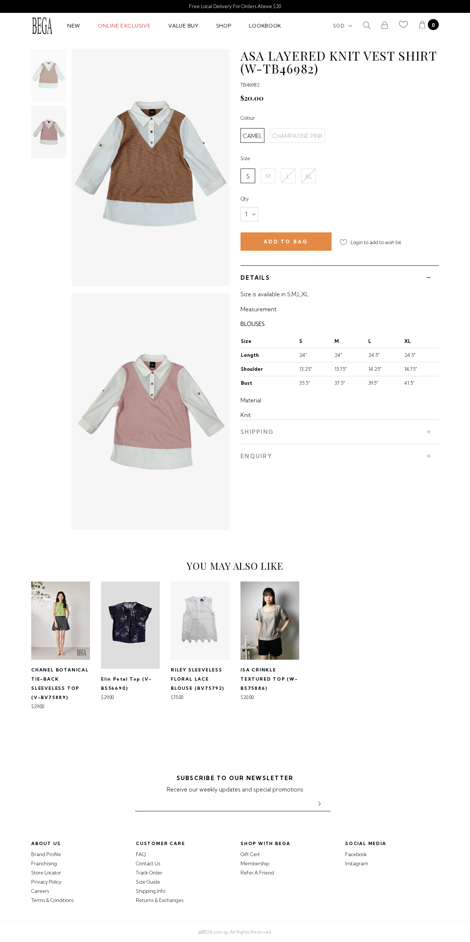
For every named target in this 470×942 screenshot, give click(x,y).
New (73, 25)
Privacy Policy (46, 882)
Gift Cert (250, 854)
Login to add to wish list (376, 242)
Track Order (149, 873)
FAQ (141, 854)
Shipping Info (150, 891)
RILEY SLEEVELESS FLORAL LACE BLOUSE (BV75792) (197, 679)
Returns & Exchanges (159, 900)
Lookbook (265, 25)
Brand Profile (46, 854)
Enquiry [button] (256, 456)
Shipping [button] (257, 431)
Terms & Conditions (52, 900)
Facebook (356, 854)
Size (245, 158)
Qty (245, 199)
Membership (255, 863)
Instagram (356, 863)
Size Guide (148, 882)
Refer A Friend (257, 873)
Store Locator (46, 873)
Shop (224, 25)
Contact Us (148, 863)
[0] (422, 25)
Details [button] (255, 277)
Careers (40, 891)
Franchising (44, 863)
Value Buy (183, 25)
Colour (248, 118)
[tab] (340, 277)
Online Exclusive (124, 25)
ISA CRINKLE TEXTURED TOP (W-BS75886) (269, 679)
